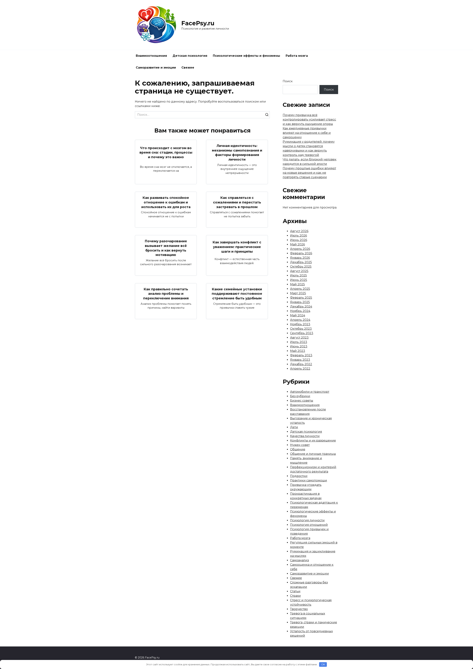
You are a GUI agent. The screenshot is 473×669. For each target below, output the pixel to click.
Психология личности (307, 520)
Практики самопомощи (308, 480)
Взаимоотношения (151, 55)
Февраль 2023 (301, 355)
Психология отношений (309, 525)
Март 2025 (298, 293)
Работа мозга (297, 55)
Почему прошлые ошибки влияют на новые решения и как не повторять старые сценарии (309, 173)
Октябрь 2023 (301, 328)
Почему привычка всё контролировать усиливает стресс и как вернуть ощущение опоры (309, 119)
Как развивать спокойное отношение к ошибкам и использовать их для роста (165, 202)
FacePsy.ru (197, 23)
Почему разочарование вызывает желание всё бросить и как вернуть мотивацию (166, 248)
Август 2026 (299, 231)
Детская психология (190, 55)
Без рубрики (300, 396)
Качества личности (305, 436)
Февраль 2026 (301, 253)
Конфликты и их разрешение (313, 440)
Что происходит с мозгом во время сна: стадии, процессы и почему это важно (165, 152)
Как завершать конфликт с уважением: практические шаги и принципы (237, 246)
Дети (294, 427)
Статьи (295, 591)
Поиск (288, 81)
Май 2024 (297, 315)
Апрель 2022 (300, 368)
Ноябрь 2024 (300, 311)
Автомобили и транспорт (309, 391)
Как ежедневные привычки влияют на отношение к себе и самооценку (307, 133)
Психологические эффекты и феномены (246, 55)
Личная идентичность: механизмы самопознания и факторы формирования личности (237, 152)
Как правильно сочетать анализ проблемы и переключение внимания (166, 293)
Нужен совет (300, 445)
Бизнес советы (301, 400)
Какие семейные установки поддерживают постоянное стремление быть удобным (237, 293)
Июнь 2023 (298, 346)
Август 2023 (299, 337)
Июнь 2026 (298, 240)
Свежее (187, 67)
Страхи (295, 595)
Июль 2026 (298, 235)
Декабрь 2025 (301, 262)
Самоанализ (299, 560)
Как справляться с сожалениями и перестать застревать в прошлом (237, 202)
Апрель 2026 (300, 249)
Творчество (299, 609)
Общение (297, 449)
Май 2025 (297, 284)
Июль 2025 (298, 275)
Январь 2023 (300, 359)
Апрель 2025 (300, 289)
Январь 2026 (300, 257)
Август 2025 (299, 271)
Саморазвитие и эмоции (156, 67)
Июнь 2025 (298, 280)
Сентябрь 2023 (301, 333)
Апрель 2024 (300, 320)
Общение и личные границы (313, 454)
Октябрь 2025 (301, 266)
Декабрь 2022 (301, 364)
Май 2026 (297, 244)
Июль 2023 (298, 342)
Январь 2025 (300, 302)
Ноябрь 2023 (300, 324)
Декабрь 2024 (301, 306)
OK (323, 664)
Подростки (298, 476)
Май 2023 (297, 351)
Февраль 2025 (301, 297)
